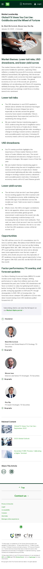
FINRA (8, 557)
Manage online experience (10, 519)
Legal (3, 507)
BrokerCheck (20, 557)
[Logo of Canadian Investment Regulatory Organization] (15, 535)
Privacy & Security (7, 504)
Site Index (5, 516)
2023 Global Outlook (21, 438)
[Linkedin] (11, 473)
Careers (4, 513)
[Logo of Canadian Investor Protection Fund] (28, 535)
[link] (7, 319)
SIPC (3, 557)
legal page (32, 557)
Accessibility (6, 510)
